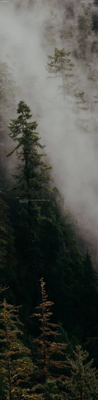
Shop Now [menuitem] (89, 1)
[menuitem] (5, 1)
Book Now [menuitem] (83, 1)
